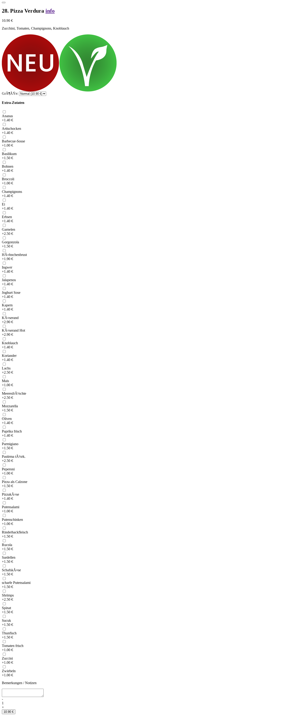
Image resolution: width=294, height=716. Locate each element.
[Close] (4, 2)
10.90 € (9, 711)
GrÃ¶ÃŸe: (10, 93)
